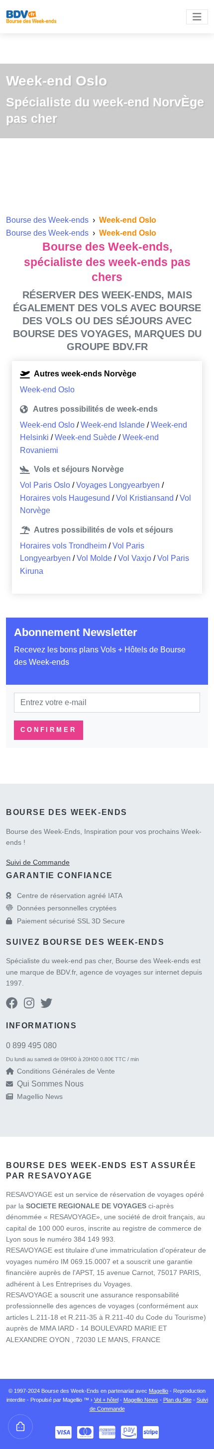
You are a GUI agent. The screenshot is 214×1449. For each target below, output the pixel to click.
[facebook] (12, 1004)
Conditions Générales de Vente (66, 1071)
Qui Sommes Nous (50, 1084)
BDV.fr (66, 972)
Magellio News (40, 1096)
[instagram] (29, 1004)
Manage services (20, 1426)
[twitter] (46, 1004)
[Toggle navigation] (197, 16)
